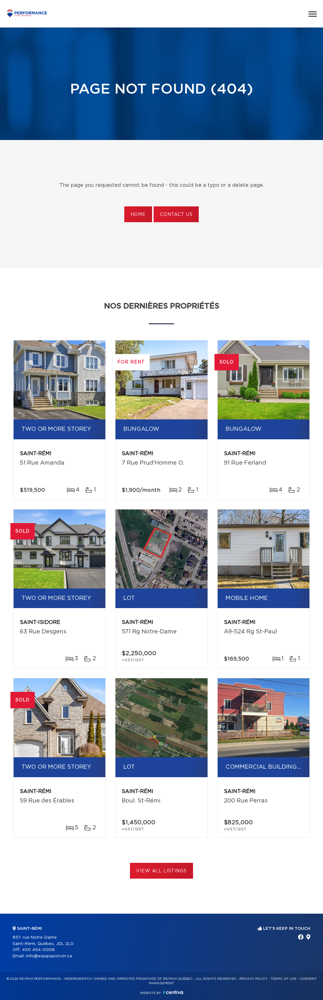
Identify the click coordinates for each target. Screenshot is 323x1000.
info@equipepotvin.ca (49, 956)
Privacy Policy (253, 978)
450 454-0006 (38, 950)
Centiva (173, 992)
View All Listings (161, 871)
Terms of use (284, 978)
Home (138, 214)
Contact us (176, 214)
